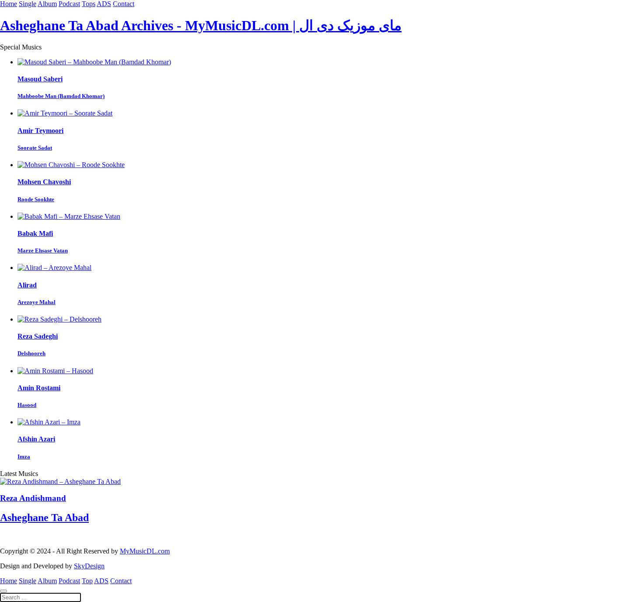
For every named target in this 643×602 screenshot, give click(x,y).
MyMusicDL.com (145, 551)
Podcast (69, 3)
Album (47, 3)
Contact (123, 3)
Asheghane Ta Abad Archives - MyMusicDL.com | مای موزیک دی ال (201, 25)
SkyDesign (89, 566)
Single (27, 3)
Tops (88, 3)
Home (8, 3)
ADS (104, 3)
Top (87, 580)
